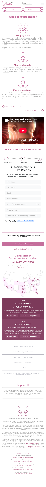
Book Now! (12, 316)
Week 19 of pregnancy (33, 110)
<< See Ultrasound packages (23, 244)
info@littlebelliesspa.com (23, 268)
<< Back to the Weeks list (23, 249)
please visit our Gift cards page (23, 469)
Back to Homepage (23, 453)
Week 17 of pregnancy (12, 106)
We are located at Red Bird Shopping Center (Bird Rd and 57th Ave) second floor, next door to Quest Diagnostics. (23, 311)
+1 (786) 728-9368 (23, 262)
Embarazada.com (32, 443)
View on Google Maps (30, 316)
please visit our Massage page (23, 461)
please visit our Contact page (23, 473)
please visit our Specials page (23, 465)
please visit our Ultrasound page (23, 457)
